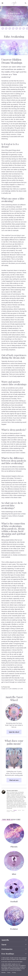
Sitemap (3, 972)
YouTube (19, 810)
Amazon (15, 810)
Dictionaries (6, 949)
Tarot (3, 944)
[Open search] (25, 3)
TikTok (23, 810)
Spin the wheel (14, 732)
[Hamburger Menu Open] (2, 3)
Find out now (14, 780)
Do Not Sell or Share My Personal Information (11, 961)
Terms (8, 972)
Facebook (13, 811)
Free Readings (7, 954)
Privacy (14, 972)
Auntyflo (5, 940)
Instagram (8, 811)
